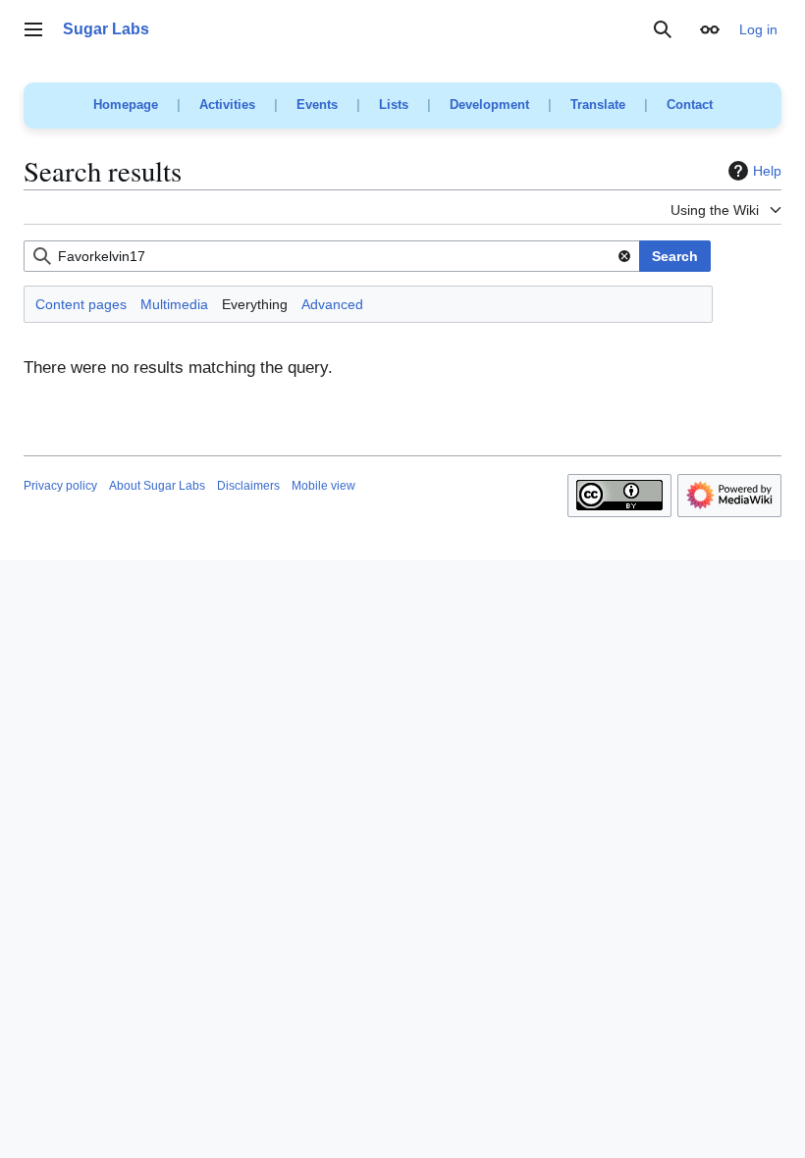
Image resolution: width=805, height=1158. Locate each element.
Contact (690, 104)
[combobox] (332, 256)
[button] (33, 29)
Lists (393, 104)
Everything (255, 304)
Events (317, 104)
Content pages (81, 304)
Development (489, 104)
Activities (227, 104)
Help (767, 171)
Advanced (332, 304)
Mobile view (323, 486)
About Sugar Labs (157, 486)
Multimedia (174, 304)
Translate (597, 104)
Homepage (125, 104)
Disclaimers (248, 486)
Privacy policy (60, 486)
